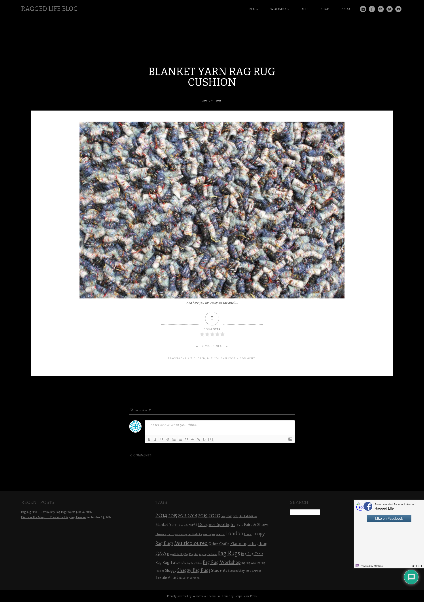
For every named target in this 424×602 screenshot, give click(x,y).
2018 (192, 515)
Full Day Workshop (177, 534)
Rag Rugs (229, 553)
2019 (203, 515)
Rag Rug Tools (252, 554)
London (234, 533)
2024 (235, 516)
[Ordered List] (174, 439)
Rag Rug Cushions (208, 554)
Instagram (363, 9)
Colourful (190, 525)
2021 (223, 516)
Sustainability (236, 571)
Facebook (372, 9)
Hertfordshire (194, 534)
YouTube (398, 9)
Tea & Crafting (253, 570)
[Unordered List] (180, 439)
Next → (222, 346)
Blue (180, 525)
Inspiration (218, 534)
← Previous (205, 346)
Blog (254, 9)
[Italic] (155, 439)
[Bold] (149, 439)
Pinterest (381, 9)
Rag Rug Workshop (221, 562)
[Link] (199, 439)
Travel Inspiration (189, 577)
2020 (214, 515)
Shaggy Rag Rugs (193, 570)
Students (219, 570)
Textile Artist (166, 577)
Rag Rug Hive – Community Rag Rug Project (48, 512)
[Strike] (168, 439)
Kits (305, 9)
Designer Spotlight (216, 524)
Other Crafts (218, 543)
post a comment (241, 358)
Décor (239, 525)
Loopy (248, 534)
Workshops (279, 9)
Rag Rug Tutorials (170, 562)
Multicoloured (191, 543)
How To (207, 534)
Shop (325, 9)
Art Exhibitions (248, 516)
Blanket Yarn (166, 524)
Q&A (160, 553)
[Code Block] (192, 439)
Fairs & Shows (256, 524)
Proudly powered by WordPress (186, 596)
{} (204, 439)
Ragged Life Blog (49, 8)
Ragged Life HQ (175, 554)
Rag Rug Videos (194, 563)
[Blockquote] (186, 439)
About (346, 9)
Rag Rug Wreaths (250, 562)
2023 (229, 516)
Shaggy (170, 570)
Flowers (161, 534)
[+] (210, 439)
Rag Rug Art (191, 554)
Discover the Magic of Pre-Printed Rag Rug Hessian (53, 517)
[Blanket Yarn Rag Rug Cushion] (212, 297)
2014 (161, 515)
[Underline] (162, 439)
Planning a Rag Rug (248, 543)
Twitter (389, 9)
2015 (172, 515)
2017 (182, 515)
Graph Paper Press (245, 596)
